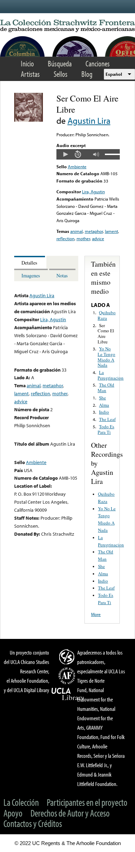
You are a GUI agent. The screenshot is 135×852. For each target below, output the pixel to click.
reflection (65, 238)
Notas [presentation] (62, 275)
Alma (104, 405)
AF (68, 676)
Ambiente (77, 166)
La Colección (21, 802)
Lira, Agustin (93, 191)
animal (76, 231)
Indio (104, 412)
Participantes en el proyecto (87, 802)
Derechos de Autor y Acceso (70, 813)
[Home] (67, 26)
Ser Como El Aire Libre (106, 333)
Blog (86, 74)
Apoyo (12, 813)
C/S (68, 657)
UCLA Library (68, 694)
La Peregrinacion (111, 375)
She (102, 398)
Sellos (61, 74)
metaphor (94, 231)
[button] (65, 154)
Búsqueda (60, 63)
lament (111, 231)
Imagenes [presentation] (30, 275)
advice (98, 238)
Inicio (27, 63)
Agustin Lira (89, 120)
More (96, 614)
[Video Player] (88, 154)
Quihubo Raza (107, 315)
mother (83, 238)
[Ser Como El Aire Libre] (28, 120)
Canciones (98, 63)
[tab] (30, 262)
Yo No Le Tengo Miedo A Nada (106, 357)
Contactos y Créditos (32, 823)
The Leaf (107, 419)
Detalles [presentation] (29, 262)
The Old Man (106, 387)
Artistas (30, 74)
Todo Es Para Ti (106, 429)
